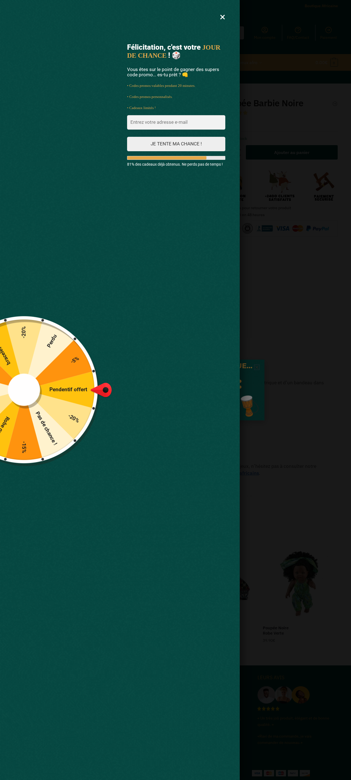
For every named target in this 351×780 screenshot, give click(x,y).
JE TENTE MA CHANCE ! (176, 144)
